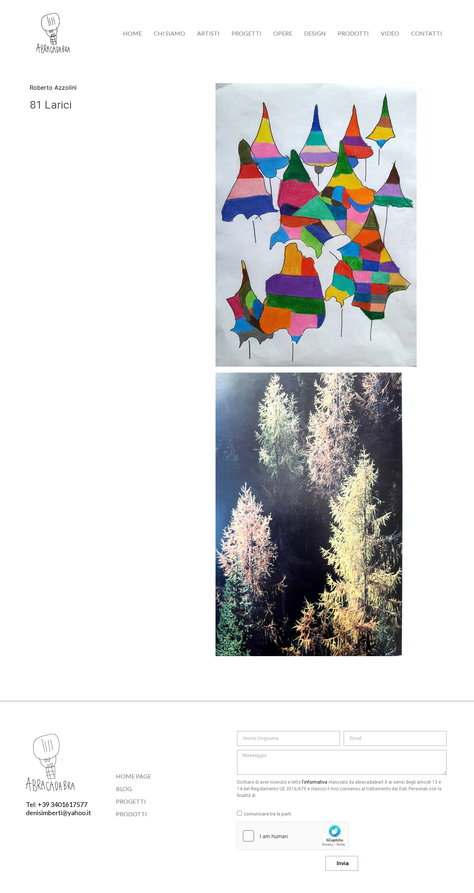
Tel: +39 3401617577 (56, 804)
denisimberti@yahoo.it (58, 812)
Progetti (246, 33)
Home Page (133, 776)
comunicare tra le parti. (268, 814)
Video (390, 33)
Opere (282, 33)
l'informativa (314, 782)
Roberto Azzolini (53, 87)
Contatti (426, 33)
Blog (124, 788)
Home (132, 33)
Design (315, 33)
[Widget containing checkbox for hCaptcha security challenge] (293, 836)
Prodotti (353, 33)
